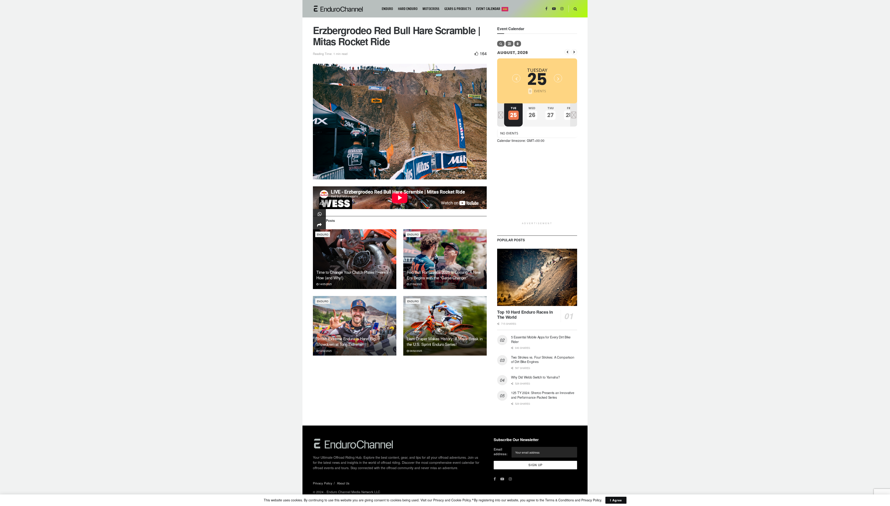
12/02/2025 (325, 351)
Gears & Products (457, 9)
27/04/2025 (415, 284)
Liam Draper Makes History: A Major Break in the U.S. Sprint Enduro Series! (444, 341)
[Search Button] (575, 8)
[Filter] (509, 44)
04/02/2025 (415, 351)
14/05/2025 (325, 284)
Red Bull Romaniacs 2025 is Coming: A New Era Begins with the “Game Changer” (443, 274)
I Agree (616, 500)
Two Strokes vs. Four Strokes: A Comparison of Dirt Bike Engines (542, 359)
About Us (343, 483)
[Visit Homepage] (344, 9)
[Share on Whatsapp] (319, 214)
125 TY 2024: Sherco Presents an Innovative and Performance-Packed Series (542, 395)
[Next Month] (574, 52)
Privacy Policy (322, 483)
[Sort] (517, 44)
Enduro (387, 9)
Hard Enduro (407, 9)
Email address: (501, 451)
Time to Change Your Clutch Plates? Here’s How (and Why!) (352, 274)
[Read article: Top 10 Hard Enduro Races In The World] (537, 277)
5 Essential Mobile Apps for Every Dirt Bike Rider (541, 339)
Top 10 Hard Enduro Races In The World (525, 314)
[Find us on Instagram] (562, 8)
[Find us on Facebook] (546, 8)
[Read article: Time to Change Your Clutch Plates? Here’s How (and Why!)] (354, 259)
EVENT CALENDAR (491, 9)
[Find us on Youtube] (554, 8)
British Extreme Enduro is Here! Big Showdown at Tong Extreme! (345, 341)
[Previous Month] (567, 52)
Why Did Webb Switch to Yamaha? (535, 377)
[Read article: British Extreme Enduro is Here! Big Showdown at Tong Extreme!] (354, 326)
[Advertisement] (537, 187)
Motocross (431, 9)
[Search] (501, 44)
